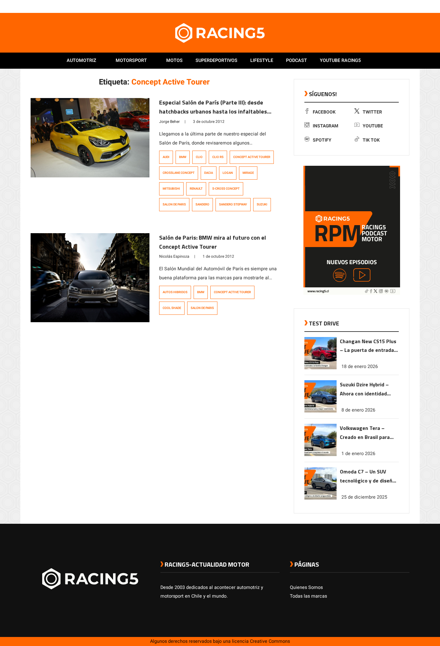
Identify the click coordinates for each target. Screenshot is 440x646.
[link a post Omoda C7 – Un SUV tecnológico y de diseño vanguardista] (320, 498)
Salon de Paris (174, 204)
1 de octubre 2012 (218, 256)
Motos (174, 60)
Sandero (202, 204)
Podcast (296, 60)
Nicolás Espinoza (174, 256)
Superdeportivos (216, 60)
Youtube (373, 126)
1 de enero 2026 (358, 453)
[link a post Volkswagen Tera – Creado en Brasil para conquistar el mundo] (320, 454)
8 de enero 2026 (358, 410)
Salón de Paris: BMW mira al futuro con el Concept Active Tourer (212, 242)
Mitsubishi (171, 188)
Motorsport (131, 60)
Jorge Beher (169, 121)
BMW (182, 157)
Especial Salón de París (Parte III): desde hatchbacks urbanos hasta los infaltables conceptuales (213, 111)
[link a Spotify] (400, 6)
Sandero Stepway (233, 204)
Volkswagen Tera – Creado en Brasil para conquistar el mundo (365, 433)
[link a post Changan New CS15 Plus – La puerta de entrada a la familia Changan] (320, 367)
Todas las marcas (308, 596)
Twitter (372, 112)
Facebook (324, 112)
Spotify (322, 140)
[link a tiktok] (406, 6)
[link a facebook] (374, 6)
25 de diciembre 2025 (364, 497)
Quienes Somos (306, 587)
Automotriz (81, 60)
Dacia (208, 173)
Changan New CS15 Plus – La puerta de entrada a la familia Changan (369, 346)
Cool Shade (172, 308)
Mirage (248, 173)
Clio (199, 157)
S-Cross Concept (226, 188)
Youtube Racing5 (340, 60)
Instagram (325, 126)
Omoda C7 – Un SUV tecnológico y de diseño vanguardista (367, 476)
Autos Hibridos (175, 292)
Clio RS (218, 157)
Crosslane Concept (179, 173)
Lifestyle (261, 60)
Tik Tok (371, 140)
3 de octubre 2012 (209, 121)
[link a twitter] (380, 6)
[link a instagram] (387, 6)
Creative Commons (270, 641)
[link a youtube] (393, 6)
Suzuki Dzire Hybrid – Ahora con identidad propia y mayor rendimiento (364, 389)
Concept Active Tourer (251, 157)
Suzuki (262, 204)
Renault (196, 188)
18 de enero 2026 (359, 366)
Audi (166, 157)
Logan (228, 173)
